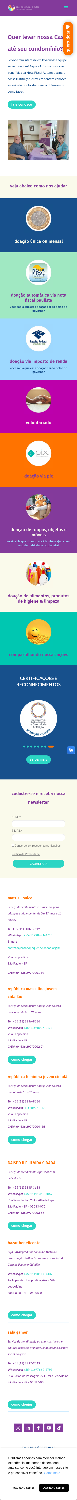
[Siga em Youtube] (48, 1428)
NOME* (16, 817)
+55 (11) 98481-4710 (38, 935)
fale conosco (21, 104)
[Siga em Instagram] (18, 1428)
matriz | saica (20, 898)
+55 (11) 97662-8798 (38, 1369)
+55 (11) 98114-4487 (38, 1274)
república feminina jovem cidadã (37, 1076)
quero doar (68, 41)
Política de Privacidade (26, 854)
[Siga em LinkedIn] (28, 1428)
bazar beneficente (24, 1242)
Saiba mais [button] (52, 1473)
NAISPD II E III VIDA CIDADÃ (31, 1162)
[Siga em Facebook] (38, 1428)
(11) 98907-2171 (35, 1107)
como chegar (21, 1059)
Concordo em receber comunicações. (37, 845)
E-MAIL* (17, 830)
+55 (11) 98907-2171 (38, 1027)
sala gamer (18, 1332)
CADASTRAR (39, 863)
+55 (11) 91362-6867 (38, 1194)
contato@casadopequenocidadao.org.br (34, 948)
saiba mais (38, 759)
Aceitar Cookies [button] (54, 1487)
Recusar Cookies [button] (23, 1487)
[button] (24, 747)
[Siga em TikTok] (59, 1428)
